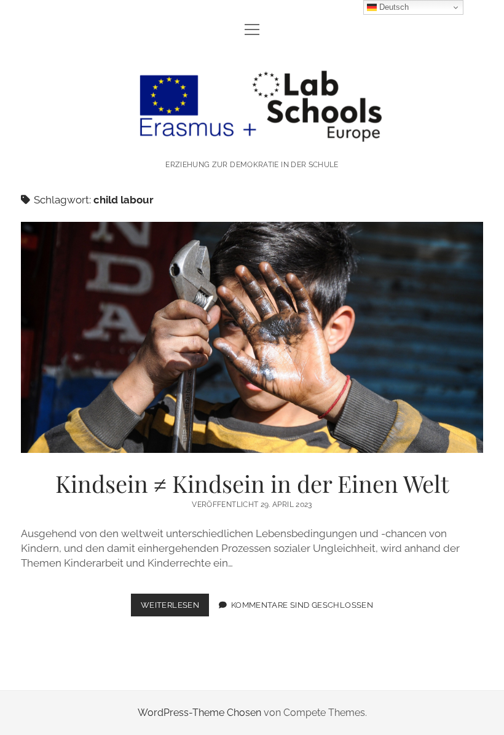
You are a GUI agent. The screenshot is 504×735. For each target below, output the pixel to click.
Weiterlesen (175, 608)
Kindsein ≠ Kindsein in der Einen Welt (252, 337)
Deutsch (393, 7)
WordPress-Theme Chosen (199, 712)
